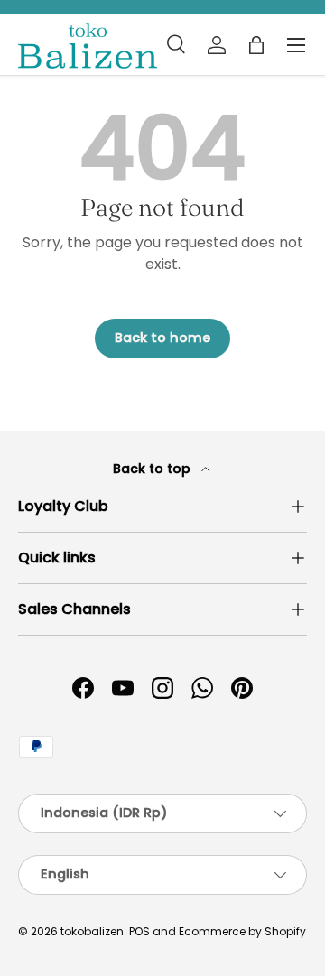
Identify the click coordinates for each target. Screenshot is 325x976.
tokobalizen (92, 931)
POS (139, 931)
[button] (256, 45)
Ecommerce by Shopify (242, 931)
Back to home (162, 338)
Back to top (153, 469)
